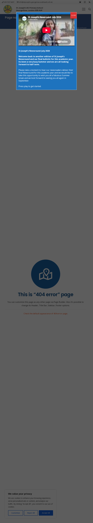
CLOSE (73, 15)
